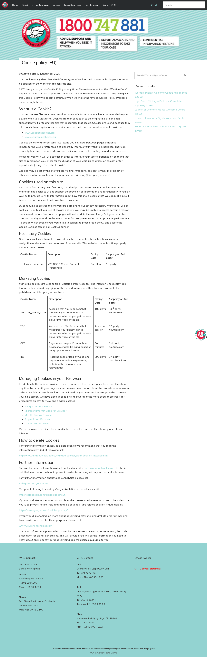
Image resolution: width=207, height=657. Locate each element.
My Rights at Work (40, 5)
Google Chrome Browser (39, 406)
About (25, 5)
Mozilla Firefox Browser (39, 415)
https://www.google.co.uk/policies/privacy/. (43, 510)
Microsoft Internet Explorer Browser (45, 410)
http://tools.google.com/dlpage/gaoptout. (42, 494)
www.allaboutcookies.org (40, 132)
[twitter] (151, 4)
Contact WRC (109, 5)
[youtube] (156, 4)
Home (15, 5)
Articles (56, 5)
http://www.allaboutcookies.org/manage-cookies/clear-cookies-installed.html (63, 455)
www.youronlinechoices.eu (40, 137)
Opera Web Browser (37, 423)
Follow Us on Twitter (145, 564)
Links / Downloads (72, 5)
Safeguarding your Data (33, 483)
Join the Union (91, 5)
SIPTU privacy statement (147, 568)
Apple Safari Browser (37, 419)
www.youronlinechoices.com (35, 525)
